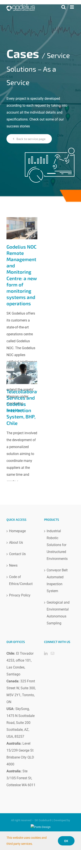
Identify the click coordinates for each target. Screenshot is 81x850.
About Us (16, 542)
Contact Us (17, 554)
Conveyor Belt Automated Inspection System (57, 580)
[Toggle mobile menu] (72, 7)
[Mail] (52, 653)
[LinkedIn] (46, 653)
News (13, 565)
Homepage (17, 531)
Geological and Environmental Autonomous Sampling (58, 612)
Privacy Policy (19, 595)
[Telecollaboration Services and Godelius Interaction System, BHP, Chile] (21, 373)
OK (66, 841)
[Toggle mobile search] (63, 7)
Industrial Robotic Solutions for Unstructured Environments (57, 545)
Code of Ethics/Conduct (21, 580)
